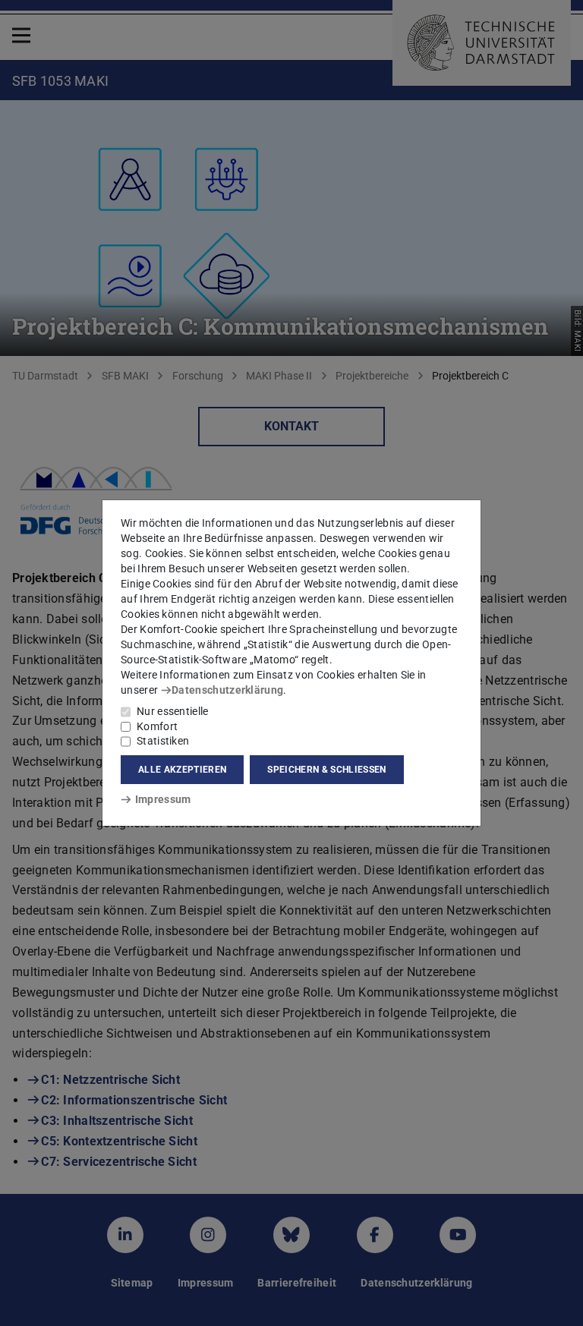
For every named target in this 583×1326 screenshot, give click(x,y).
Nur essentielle (173, 711)
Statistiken (163, 741)
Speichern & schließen (326, 769)
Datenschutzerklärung (227, 690)
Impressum (163, 799)
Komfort (157, 726)
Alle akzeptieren (182, 769)
